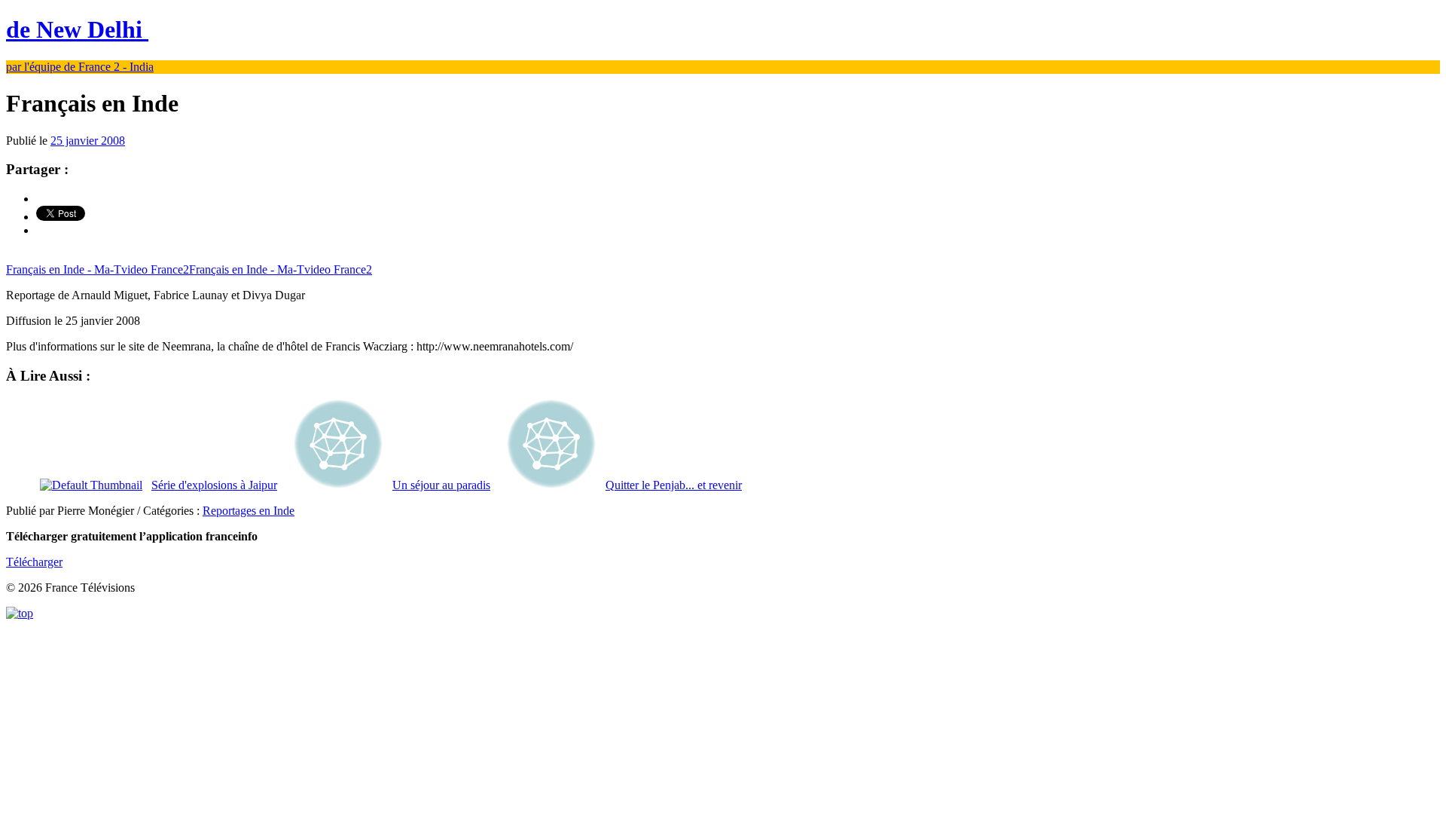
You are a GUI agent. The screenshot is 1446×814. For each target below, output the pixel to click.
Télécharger (34, 561)
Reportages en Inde (248, 510)
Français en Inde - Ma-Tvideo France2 (97, 269)
